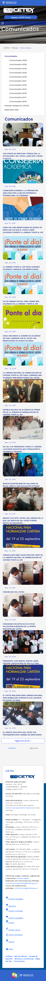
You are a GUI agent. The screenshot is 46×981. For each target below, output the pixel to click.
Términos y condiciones (24, 959)
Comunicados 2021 (17, 81)
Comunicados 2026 (18, 60)
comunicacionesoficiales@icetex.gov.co (22, 883)
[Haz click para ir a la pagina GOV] (27, 975)
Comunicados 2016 (18, 101)
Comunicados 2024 (18, 68)
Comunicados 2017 (17, 97)
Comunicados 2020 (18, 85)
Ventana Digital (22, 878)
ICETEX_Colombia (15, 911)
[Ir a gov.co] (9, 2)
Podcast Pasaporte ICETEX (16, 105)
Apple (10, 949)
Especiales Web (11, 110)
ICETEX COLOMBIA (15, 899)
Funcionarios (19, 961)
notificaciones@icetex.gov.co (26, 888)
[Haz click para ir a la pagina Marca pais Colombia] (15, 975)
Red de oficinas (20, 956)
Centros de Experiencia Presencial (20, 808)
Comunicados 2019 (18, 89)
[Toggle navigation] (3, 23)
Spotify (11, 942)
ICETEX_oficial (14, 930)
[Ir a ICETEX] (19, 10)
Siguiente (34, 748)
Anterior (12, 748)
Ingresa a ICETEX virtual (21, 17)
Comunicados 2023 (18, 73)
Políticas (9, 956)
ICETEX (11, 923)
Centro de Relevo (15, 935)
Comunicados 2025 (18, 64)
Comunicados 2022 (18, 77)
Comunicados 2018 (18, 93)
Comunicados (10, 56)
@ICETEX (12, 906)
